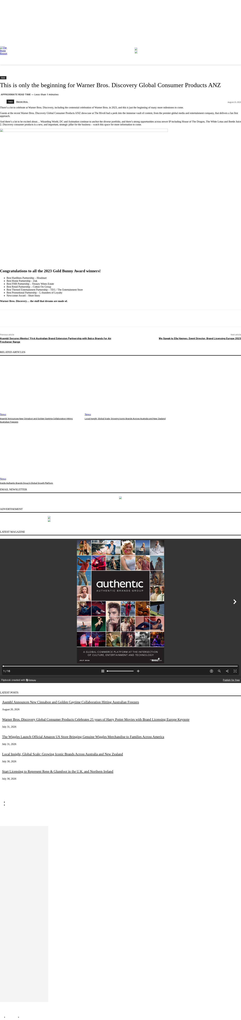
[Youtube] (26, 820)
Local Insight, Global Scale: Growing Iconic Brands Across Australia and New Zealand (125, 418)
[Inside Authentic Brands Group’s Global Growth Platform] (40, 452)
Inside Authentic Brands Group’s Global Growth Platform (26, 483)
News (3, 77)
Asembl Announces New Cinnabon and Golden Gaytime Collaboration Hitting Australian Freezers (70, 702)
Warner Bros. (22, 101)
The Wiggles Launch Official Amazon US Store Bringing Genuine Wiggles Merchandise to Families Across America (83, 737)
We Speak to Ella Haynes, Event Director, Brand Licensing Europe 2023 (200, 338)
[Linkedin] (15, 820)
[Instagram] (4, 820)
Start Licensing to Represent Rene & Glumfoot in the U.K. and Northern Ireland (57, 771)
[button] (130, 33)
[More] (73, 318)
